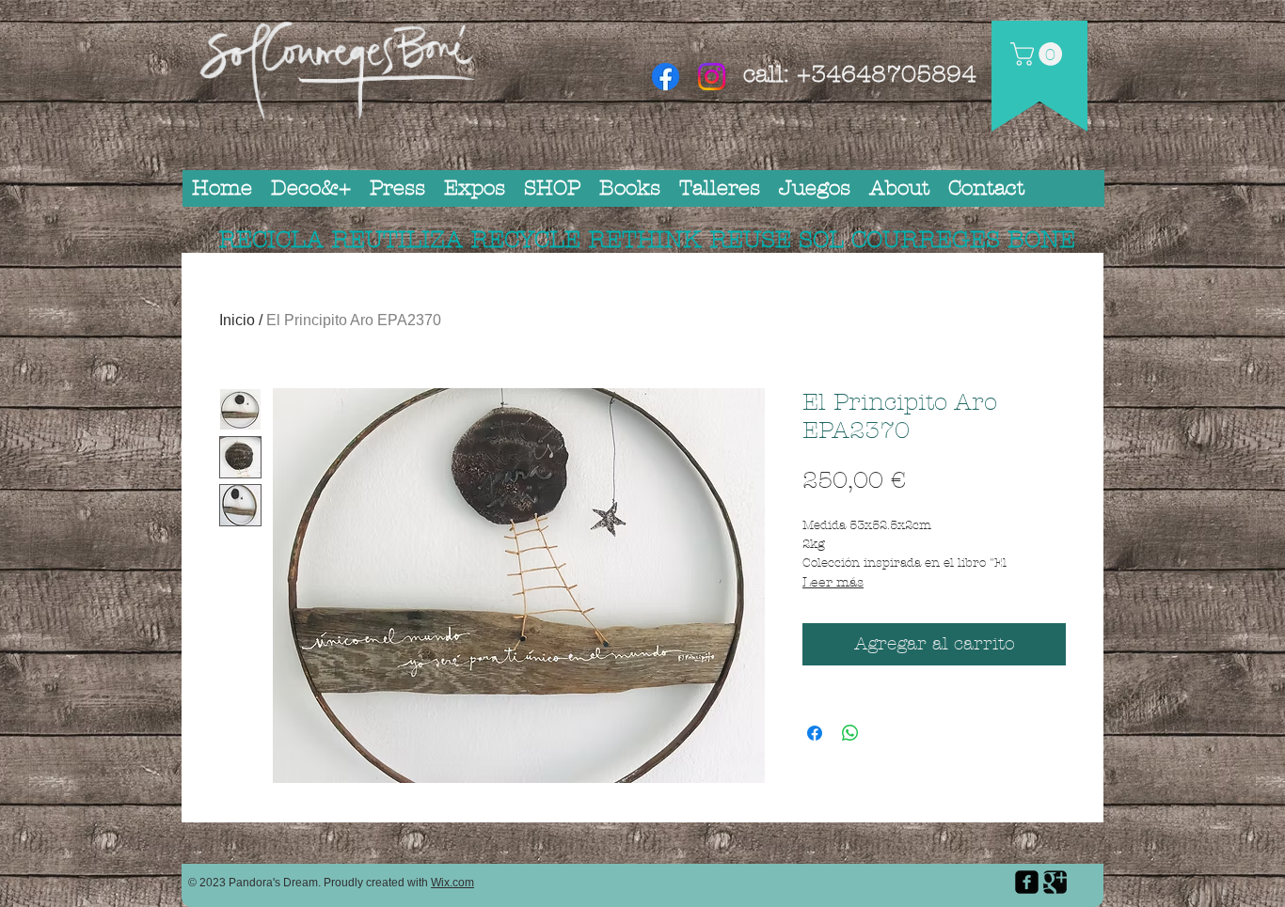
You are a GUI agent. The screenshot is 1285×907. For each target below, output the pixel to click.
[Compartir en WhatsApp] (850, 733)
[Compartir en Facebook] (814, 733)
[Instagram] (711, 76)
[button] (1039, 54)
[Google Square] (1055, 882)
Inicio (237, 320)
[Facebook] (665, 76)
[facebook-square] (1027, 882)
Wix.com (452, 882)
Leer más (833, 582)
